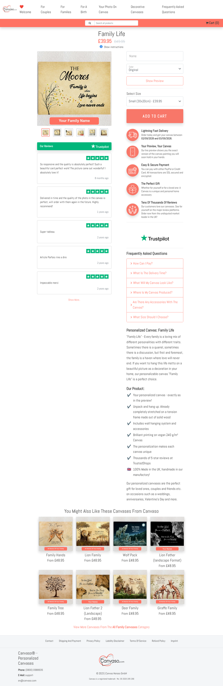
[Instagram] (210, 12)
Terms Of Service (138, 640)
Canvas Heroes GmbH (116, 673)
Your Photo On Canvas (108, 9)
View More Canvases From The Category (111, 627)
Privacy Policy (93, 640)
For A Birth (84, 9)
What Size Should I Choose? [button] (150, 317)
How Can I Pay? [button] (143, 263)
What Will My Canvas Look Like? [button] (153, 283)
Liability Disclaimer (115, 640)
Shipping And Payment (70, 640)
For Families (66, 9)
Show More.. (74, 299)
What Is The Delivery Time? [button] (150, 273)
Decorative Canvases (138, 9)
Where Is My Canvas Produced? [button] (152, 292)
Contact (49, 640)
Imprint (174, 640)
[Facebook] (206, 6)
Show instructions (113, 47)
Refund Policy (158, 640)
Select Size (133, 93)
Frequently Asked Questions (173, 9)
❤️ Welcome (25, 9)
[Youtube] (214, 6)
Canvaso (92, 678)
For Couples (46, 9)
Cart (213, 23)
